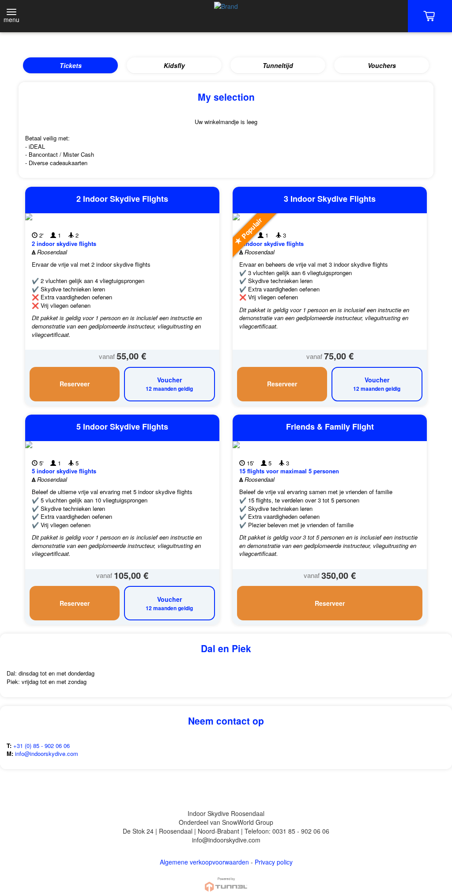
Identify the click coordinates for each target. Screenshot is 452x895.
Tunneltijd (278, 65)
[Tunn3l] (226, 880)
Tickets (71, 65)
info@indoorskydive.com (46, 753)
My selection (226, 96)
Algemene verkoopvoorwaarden (204, 861)
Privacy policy (274, 861)
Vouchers (382, 65)
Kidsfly (174, 65)
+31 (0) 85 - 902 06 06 (40, 745)
